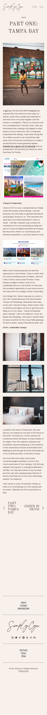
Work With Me (23, 608)
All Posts (23, 650)
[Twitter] (16, 637)
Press (23, 653)
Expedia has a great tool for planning (19, 146)
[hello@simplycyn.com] (34, 637)
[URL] (31, 637)
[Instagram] (12, 637)
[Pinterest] (23, 637)
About (23, 602)
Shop (23, 656)
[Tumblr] (27, 637)
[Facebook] (20, 637)
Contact (23, 605)
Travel (23, 17)
